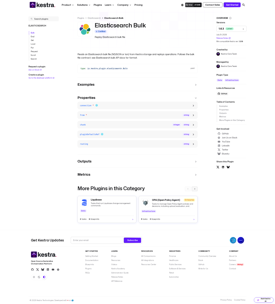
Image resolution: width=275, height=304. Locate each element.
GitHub (225, 133)
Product (66, 4)
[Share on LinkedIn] (223, 166)
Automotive (174, 277)
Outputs (223, 113)
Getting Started (91, 256)
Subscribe (132, 240)
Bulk (33, 33)
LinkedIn (226, 145)
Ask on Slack (34, 70)
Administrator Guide (119, 273)
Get (32, 40)
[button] (97, 5)
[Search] (243, 4)
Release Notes (222, 38)
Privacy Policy (226, 300)
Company (122, 4)
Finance (172, 256)
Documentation (91, 260)
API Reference (116, 281)
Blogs (113, 256)
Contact (232, 268)
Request (34, 51)
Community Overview (207, 256)
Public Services (175, 264)
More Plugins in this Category (232, 120)
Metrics (222, 117)
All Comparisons (148, 256)
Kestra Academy (118, 268)
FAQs (87, 273)
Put (32, 48)
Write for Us (203, 268)
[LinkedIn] (47, 270)
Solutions (82, 4)
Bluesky (225, 153)
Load (33, 44)
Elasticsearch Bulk (113, 18)
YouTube (226, 141)
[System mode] (44, 277)
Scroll (33, 55)
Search (34, 59)
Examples (223, 106)
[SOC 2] (233, 240)
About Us (233, 256)
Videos (114, 264)
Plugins (80, 18)
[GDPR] (240, 240)
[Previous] (188, 189)
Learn (108, 4)
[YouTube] (53, 270)
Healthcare (173, 260)
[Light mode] (34, 277)
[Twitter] (37, 270)
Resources (115, 260)
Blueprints (89, 264)
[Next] (195, 189)
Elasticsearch (94, 18)
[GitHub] (32, 270)
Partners (232, 260)
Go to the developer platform (41, 78)
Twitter (225, 149)
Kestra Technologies (45, 300)
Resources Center (148, 264)
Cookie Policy (239, 300)
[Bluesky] (42, 270)
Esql (32, 36)
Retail (171, 273)
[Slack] (182, 5)
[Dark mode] (39, 277)
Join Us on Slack (229, 137)
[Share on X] (217, 166)
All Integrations (147, 260)
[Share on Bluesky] (228, 166)
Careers (236, 264)
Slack (200, 260)
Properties (224, 110)
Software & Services (177, 268)
